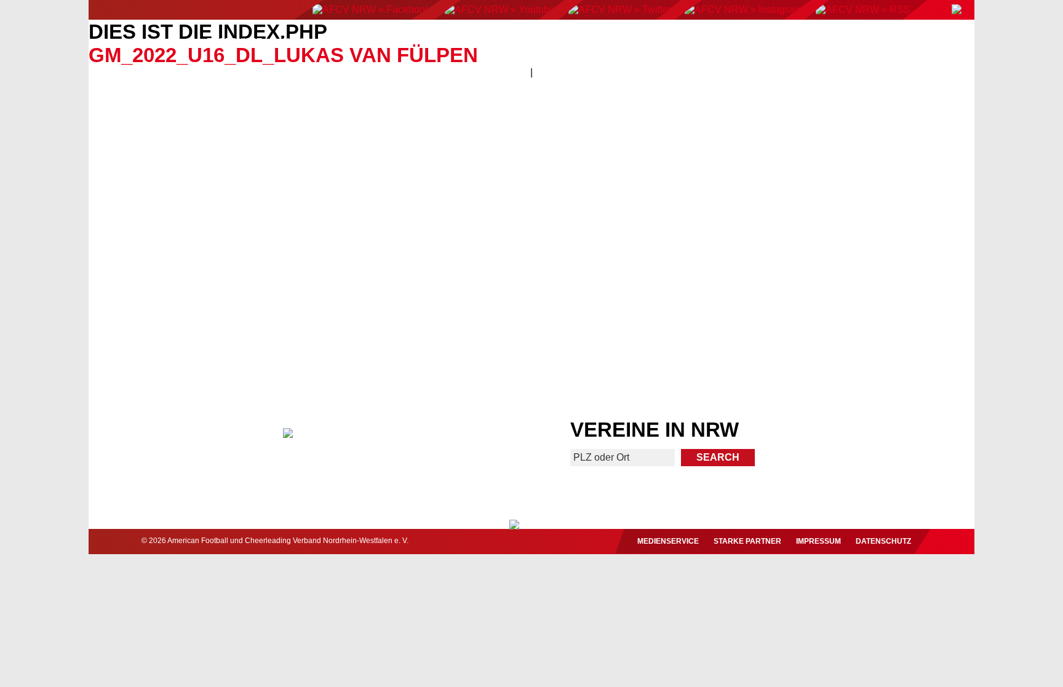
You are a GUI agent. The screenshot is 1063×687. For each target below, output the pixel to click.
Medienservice (668, 541)
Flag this (639, 325)
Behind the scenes (863, 325)
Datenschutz (883, 541)
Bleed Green (423, 325)
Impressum (818, 541)
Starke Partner (747, 541)
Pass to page (305, 196)
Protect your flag (200, 325)
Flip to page (758, 196)
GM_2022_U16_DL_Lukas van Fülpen (283, 55)
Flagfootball (537, 41)
